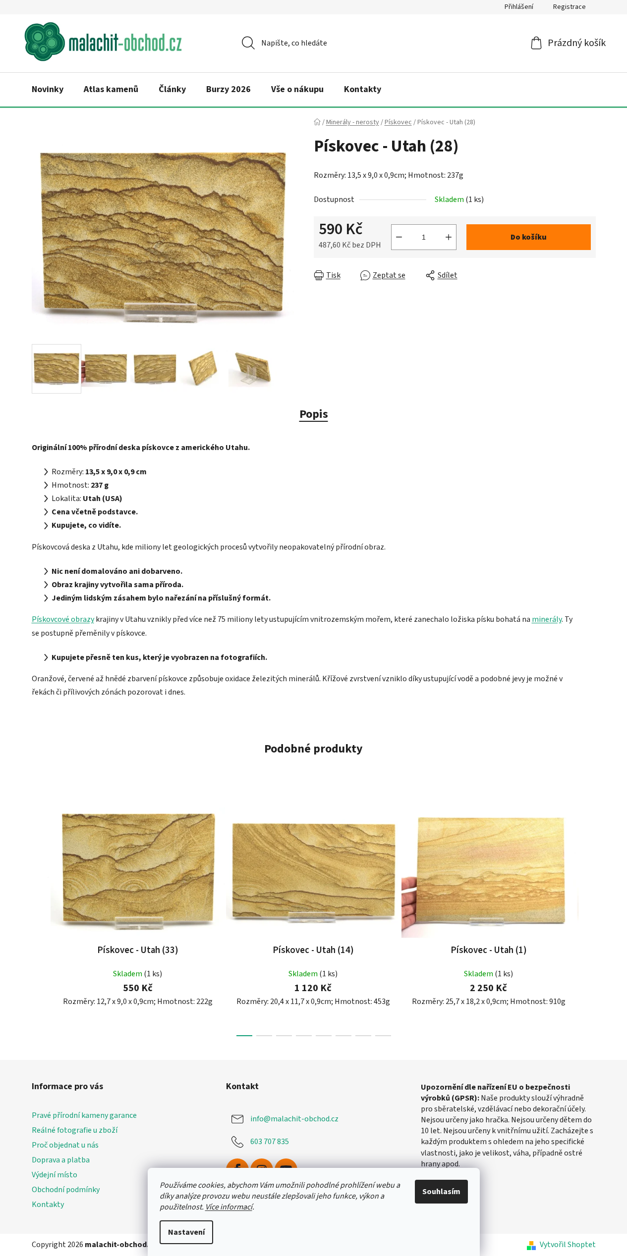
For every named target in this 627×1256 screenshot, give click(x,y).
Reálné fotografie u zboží (74, 1130)
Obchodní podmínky (66, 1189)
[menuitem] (47, 89)
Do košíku (529, 237)
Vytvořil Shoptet (568, 1244)
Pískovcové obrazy (63, 619)
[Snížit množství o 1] (399, 237)
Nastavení (186, 1232)
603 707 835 (269, 1141)
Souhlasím (441, 1191)
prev (40, 919)
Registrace (569, 7)
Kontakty (48, 1204)
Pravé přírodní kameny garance (84, 1115)
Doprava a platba (61, 1160)
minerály (547, 619)
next (588, 919)
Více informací (228, 1207)
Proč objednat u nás (65, 1145)
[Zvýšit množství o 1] (448, 237)
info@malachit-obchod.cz (294, 1118)
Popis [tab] (313, 414)
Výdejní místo (54, 1174)
